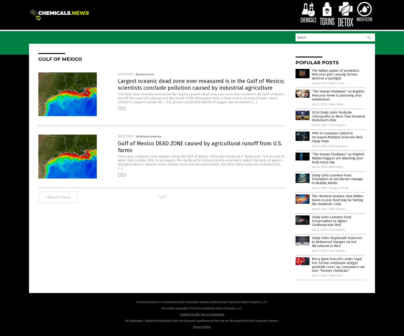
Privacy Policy (202, 327)
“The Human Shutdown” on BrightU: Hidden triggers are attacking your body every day (338, 158)
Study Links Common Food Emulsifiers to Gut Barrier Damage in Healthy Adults (337, 179)
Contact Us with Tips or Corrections (202, 314)
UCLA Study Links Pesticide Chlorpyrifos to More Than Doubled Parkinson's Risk (338, 116)
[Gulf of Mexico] (60, 20)
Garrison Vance (338, 146)
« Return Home (58, 197)
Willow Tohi (336, 275)
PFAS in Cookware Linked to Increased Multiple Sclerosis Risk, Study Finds (337, 137)
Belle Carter (336, 104)
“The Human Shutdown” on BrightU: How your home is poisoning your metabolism (338, 95)
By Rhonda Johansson (148, 136)
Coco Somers (337, 125)
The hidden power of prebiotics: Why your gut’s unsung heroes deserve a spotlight (336, 75)
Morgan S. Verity (338, 187)
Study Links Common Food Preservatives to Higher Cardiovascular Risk (331, 221)
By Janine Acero (145, 74)
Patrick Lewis (336, 83)
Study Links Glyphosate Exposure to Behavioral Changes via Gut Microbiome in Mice (337, 242)
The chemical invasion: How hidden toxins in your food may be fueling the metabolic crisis (337, 200)
